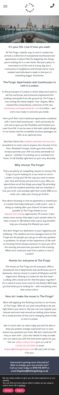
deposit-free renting (15, 213)
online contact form (25, 342)
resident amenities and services (39, 141)
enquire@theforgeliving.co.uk (18, 349)
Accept (8, 390)
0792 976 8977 (40, 367)
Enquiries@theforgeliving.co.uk (32, 370)
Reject (19, 390)
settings (22, 385)
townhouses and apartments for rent (21, 108)
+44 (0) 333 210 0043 (25, 345)
